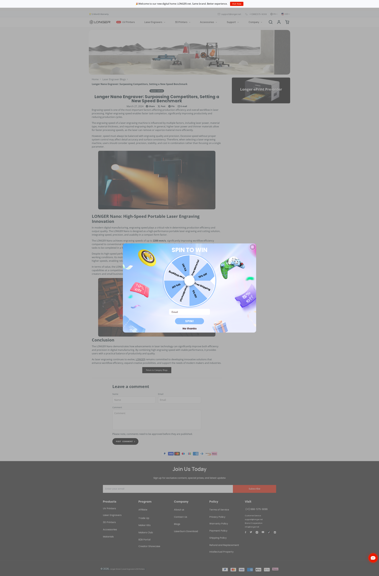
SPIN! (189, 321)
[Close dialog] (252, 247)
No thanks (190, 328)
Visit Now (236, 3)
